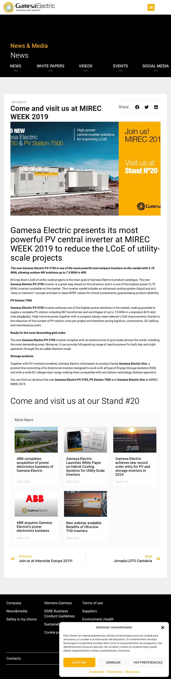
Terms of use (131, 671)
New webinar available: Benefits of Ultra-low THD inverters (84, 526)
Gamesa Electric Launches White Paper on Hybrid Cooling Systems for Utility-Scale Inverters (85, 466)
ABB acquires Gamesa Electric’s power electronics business (34, 526)
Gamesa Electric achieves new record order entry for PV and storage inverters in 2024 (132, 466)
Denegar (113, 662)
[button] (163, 627)
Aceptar (79, 662)
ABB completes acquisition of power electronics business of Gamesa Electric (35, 464)
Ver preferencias (147, 662)
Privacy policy (114, 671)
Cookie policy (96, 671)
